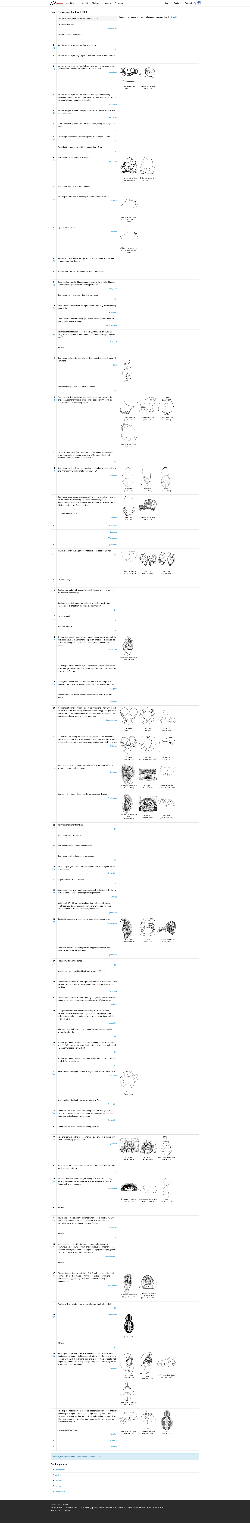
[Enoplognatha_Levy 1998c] (147, 717)
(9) (53, 308)
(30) (53, 1074)
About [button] (107, 3)
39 (115, 1347)
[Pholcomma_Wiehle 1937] (128, 75)
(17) (53, 640)
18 (115, 620)
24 (115, 850)
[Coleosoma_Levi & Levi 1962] (147, 1188)
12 (115, 352)
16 (115, 555)
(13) (53, 471)
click (175, 17)
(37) (53, 1317)
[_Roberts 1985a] (147, 560)
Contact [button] (118, 3)
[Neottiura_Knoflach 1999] (128, 1363)
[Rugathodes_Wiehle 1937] (166, 1146)
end (92, 18)
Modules (95, 3)
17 (115, 597)
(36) (53, 1276)
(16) (53, 619)
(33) (53, 1181)
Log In (167, 3)
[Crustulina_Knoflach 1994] (128, 646)
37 (115, 1267)
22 (115, 584)
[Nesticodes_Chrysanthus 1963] (128, 1283)
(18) (53, 684)
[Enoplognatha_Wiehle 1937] (128, 717)
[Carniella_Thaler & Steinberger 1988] (128, 206)
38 (115, 1308)
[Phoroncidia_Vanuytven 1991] (128, 167)
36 (115, 1238)
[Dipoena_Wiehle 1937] (147, 506)
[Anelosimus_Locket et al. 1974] (166, 804)
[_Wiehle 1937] (128, 406)
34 (115, 1172)
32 (115, 1065)
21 (115, 610)
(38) (53, 1356)
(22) (53, 848)
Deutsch (188, 3)
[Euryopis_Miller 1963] (147, 477)
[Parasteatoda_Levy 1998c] (166, 928)
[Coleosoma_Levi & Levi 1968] (166, 1188)
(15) (53, 593)
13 (115, 391)
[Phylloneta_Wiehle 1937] (128, 1323)
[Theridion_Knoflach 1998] (128, 1420)
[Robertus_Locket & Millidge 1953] (147, 746)
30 (115, 1036)
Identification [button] (71, 3)
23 (115, 829)
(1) (53, 48)
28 (115, 965)
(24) (53, 893)
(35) (53, 1247)
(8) (53, 285)
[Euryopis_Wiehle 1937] (128, 477)
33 (115, 1130)
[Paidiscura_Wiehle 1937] (128, 1080)
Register (177, 3)
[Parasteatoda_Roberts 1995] (128, 928)
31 (115, 1052)
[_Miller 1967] (166, 406)
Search (85, 3)
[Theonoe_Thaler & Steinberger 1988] (128, 237)
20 (115, 631)
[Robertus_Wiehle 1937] (166, 746)
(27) (53, 984)
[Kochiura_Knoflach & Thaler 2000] (166, 774)
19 (115, 675)
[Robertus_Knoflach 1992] (128, 746)
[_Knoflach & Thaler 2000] (128, 560)
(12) (53, 400)
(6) (53, 199)
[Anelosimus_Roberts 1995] (128, 803)
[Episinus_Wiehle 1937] (128, 367)
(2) (53, 69)
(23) (53, 869)
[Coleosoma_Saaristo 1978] (128, 1188)
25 (115, 884)
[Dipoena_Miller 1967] (128, 506)
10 (115, 299)
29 (115, 975)
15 (115, 462)
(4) (53, 139)
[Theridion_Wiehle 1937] (166, 1420)
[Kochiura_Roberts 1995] (128, 774)
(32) (53, 1140)
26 (115, 860)
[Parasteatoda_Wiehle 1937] (147, 928)
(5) (53, 160)
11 (115, 276)
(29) (53, 1045)
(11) (53, 361)
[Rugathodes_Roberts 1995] (128, 1146)
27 (115, 839)
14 (115, 407)
